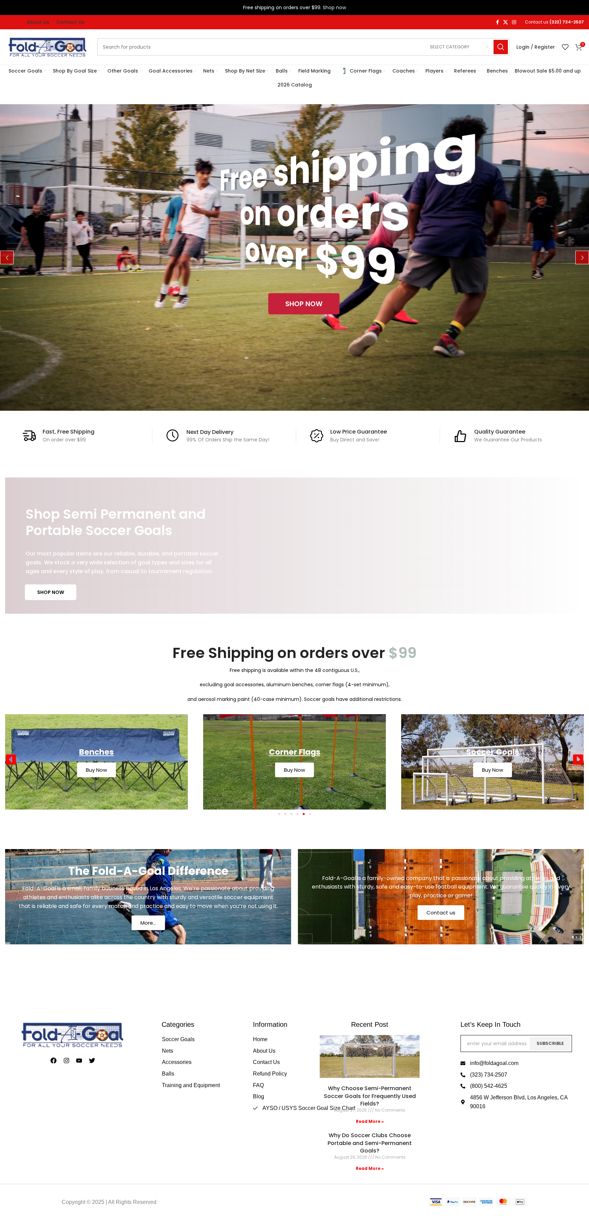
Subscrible (550, 1043)
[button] (11, 759)
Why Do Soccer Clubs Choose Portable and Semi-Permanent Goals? (370, 1143)
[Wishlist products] (565, 47)
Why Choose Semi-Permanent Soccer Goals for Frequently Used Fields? (370, 1096)
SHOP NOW (50, 592)
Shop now (334, 7)
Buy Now (96, 769)
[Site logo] (47, 46)
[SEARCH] (501, 47)
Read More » (370, 1121)
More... (148, 922)
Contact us (440, 912)
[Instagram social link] (514, 22)
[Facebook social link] (497, 22)
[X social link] (505, 22)
